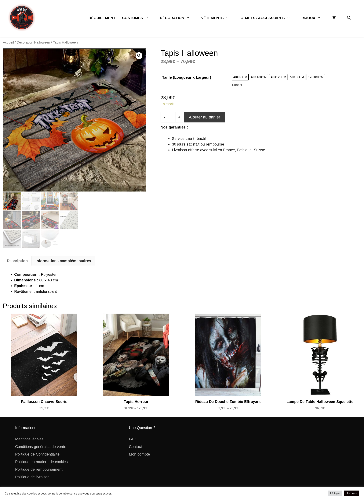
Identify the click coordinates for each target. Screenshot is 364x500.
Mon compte (139, 454)
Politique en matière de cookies (41, 462)
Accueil (8, 42)
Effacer (237, 85)
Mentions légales (29, 439)
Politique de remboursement (39, 469)
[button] (348, 18)
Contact (135, 447)
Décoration (172, 18)
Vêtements (212, 18)
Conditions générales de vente (40, 447)
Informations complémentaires (63, 261)
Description (17, 261)
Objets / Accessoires (263, 18)
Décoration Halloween (33, 42)
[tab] (17, 261)
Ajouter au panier (204, 117)
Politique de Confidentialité (37, 454)
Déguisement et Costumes (116, 18)
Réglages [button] (335, 493)
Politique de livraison (32, 477)
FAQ (132, 439)
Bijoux (308, 18)
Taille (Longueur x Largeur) (186, 77)
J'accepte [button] (352, 493)
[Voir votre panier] (333, 18)
